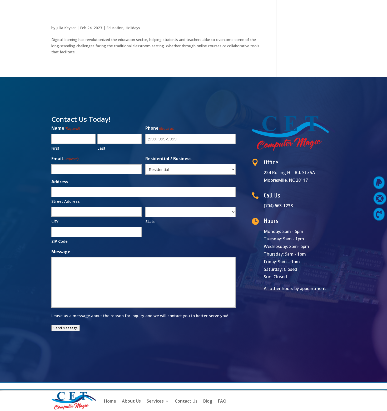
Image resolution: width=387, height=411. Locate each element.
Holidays (133, 27)
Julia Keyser (66, 27)
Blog (207, 401)
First (55, 148)
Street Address (65, 201)
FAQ (222, 401)
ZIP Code (59, 241)
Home (110, 401)
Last (101, 148)
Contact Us (186, 401)
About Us (131, 401)
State (150, 221)
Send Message (65, 328)
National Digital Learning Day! (99, 18)
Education (114, 27)
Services (155, 401)
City (54, 221)
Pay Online (357, 182)
